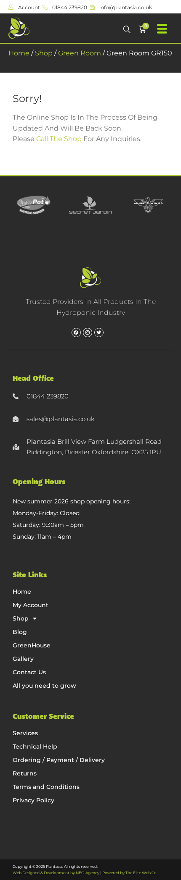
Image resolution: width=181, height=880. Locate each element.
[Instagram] (87, 332)
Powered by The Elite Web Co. (129, 872)
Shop (44, 53)
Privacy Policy (33, 800)
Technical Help (35, 746)
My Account (30, 605)
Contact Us (29, 672)
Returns (25, 773)
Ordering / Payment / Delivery (59, 760)
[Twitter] (99, 332)
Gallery (23, 659)
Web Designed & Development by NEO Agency (56, 872)
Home (18, 53)
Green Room (79, 53)
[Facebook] (76, 332)
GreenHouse (32, 645)
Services (25, 733)
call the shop (59, 139)
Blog (20, 632)
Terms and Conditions (46, 787)
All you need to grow (44, 685)
